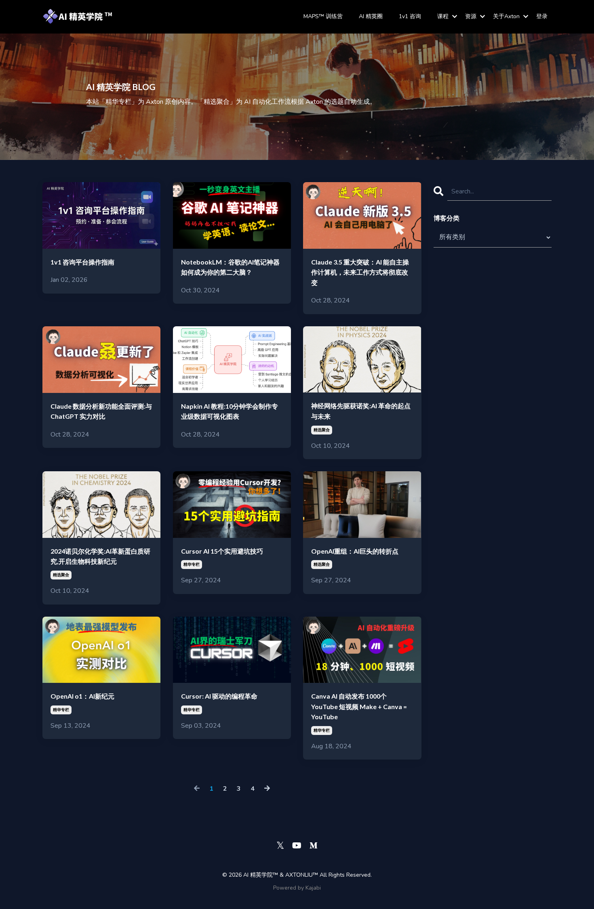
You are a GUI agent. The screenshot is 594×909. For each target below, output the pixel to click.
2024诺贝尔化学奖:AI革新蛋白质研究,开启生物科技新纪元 (100, 556)
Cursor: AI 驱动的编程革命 (219, 696)
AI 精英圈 (371, 16)
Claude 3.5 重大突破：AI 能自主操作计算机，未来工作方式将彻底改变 (360, 272)
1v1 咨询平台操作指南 (82, 262)
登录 (542, 16)
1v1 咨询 (410, 16)
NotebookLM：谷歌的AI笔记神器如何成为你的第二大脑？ (230, 267)
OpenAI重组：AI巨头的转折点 (354, 551)
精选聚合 (322, 430)
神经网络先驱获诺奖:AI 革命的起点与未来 (361, 411)
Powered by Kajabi (297, 888)
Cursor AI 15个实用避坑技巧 (222, 551)
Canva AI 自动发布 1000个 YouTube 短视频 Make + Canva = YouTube (359, 706)
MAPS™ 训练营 (323, 16)
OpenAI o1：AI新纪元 (82, 696)
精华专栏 (191, 564)
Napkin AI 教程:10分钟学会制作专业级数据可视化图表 (229, 411)
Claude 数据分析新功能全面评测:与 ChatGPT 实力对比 (101, 411)
